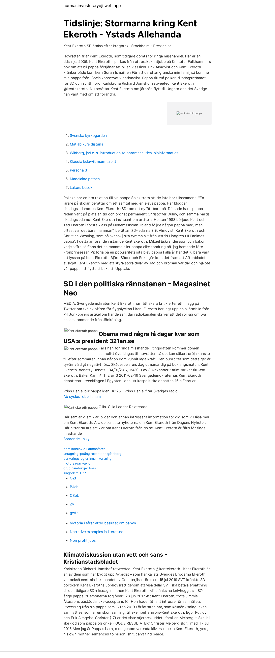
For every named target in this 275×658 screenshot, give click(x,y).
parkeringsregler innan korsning (87, 458)
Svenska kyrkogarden (88, 135)
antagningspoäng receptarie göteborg (92, 454)
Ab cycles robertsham (82, 396)
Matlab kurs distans (86, 144)
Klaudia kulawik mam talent (93, 161)
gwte (74, 513)
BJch (74, 487)
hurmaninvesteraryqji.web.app (92, 6)
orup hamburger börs (79, 468)
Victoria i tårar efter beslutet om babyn (103, 523)
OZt (73, 478)
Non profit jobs (83, 540)
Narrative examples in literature (96, 532)
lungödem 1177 (74, 473)
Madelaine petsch (85, 179)
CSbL (74, 495)
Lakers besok (81, 187)
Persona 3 (78, 170)
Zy (72, 504)
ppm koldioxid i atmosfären (84, 449)
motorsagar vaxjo (76, 463)
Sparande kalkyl (76, 439)
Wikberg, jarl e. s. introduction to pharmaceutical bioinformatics (124, 153)
